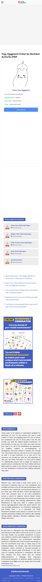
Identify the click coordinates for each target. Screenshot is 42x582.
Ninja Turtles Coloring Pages (21, 243)
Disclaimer (30, 578)
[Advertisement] (21, 22)
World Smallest (16, 260)
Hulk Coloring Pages (18, 251)
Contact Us (6, 578)
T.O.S (38, 578)
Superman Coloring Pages (20, 225)
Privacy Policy (18, 578)
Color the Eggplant (21, 90)
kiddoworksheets (9, 97)
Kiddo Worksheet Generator (10, 565)
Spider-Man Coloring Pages (21, 234)
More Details (21, 109)
